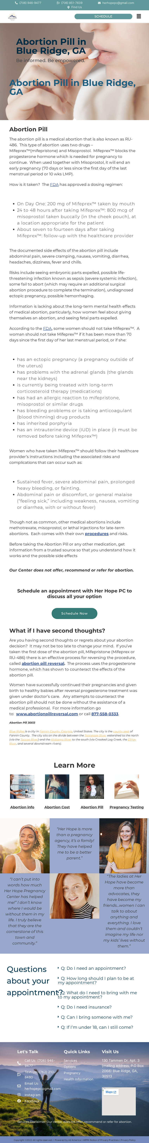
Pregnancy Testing (127, 807)
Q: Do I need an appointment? (93, 968)
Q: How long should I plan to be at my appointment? (96, 980)
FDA (54, 184)
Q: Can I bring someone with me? (97, 1017)
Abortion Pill (92, 807)
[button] (139, 16)
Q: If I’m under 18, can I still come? (97, 1027)
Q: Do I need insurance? (86, 1007)
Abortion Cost (57, 807)
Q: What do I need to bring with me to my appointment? (97, 995)
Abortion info (22, 807)
